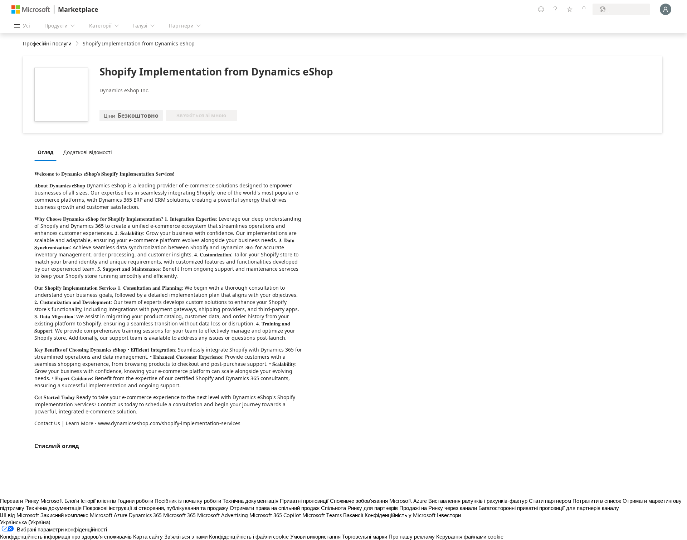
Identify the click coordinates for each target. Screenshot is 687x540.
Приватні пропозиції (304, 500)
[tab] (47, 152)
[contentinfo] (78, 43)
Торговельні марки (364, 536)
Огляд (45, 152)
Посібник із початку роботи (188, 500)
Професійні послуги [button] (47, 43)
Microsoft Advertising (222, 515)
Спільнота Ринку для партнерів (359, 507)
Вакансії (353, 515)
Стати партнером (550, 500)
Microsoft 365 (179, 515)
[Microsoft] (30, 9)
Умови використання (315, 536)
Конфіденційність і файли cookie (249, 536)
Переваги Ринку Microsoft (31, 500)
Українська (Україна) (25, 522)
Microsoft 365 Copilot (275, 515)
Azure (120, 515)
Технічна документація (250, 500)
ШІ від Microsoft (19, 515)
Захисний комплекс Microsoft (76, 515)
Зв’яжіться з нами (186, 536)
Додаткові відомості (87, 152)
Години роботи (135, 500)
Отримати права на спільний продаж (275, 507)
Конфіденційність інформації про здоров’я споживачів (66, 536)
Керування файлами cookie (469, 536)
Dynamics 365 (145, 515)
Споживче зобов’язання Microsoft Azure (379, 500)
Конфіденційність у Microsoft (400, 515)
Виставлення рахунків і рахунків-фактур (477, 500)
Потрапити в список (596, 500)
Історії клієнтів (98, 500)
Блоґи (71, 500)
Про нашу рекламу (412, 536)
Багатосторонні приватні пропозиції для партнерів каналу (548, 507)
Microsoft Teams (322, 515)
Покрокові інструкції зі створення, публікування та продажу (155, 507)
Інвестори (449, 515)
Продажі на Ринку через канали (438, 507)
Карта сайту (148, 536)
